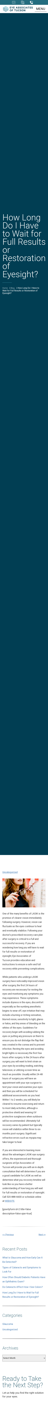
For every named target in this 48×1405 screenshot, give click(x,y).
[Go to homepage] (17, 9)
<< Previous (8, 1234)
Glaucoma (7, 1324)
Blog (13, 288)
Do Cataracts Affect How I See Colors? (22, 1287)
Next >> (42, 1234)
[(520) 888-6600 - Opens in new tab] (32, 2)
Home (5, 288)
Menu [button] (40, 9)
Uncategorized (10, 872)
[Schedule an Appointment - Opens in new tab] (15, 2)
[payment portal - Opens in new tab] (24, 2)
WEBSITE (9, 1201)
